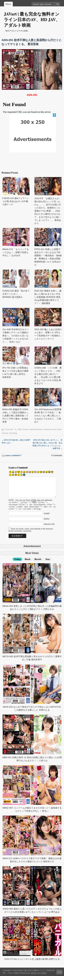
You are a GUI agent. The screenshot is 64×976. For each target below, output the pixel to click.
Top (60, 972)
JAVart (43, 973)
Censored (9, 429)
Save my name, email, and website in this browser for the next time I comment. (31, 530)
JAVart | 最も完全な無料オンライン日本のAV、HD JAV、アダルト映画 (32, 19)
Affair (20, 429)
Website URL (49, 524)
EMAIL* (47, 519)
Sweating (13, 433)
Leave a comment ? (13, 455)
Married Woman (36, 429)
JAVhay (34, 973)
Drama (26, 429)
